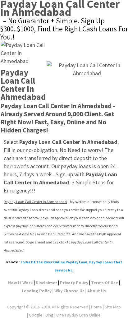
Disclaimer (46, 282)
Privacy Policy (74, 282)
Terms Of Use (104, 282)
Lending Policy (37, 291)
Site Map (113, 307)
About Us (96, 291)
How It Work (20, 282)
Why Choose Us (69, 291)
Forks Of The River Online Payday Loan (54, 262)
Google (36, 315)
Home (96, 307)
